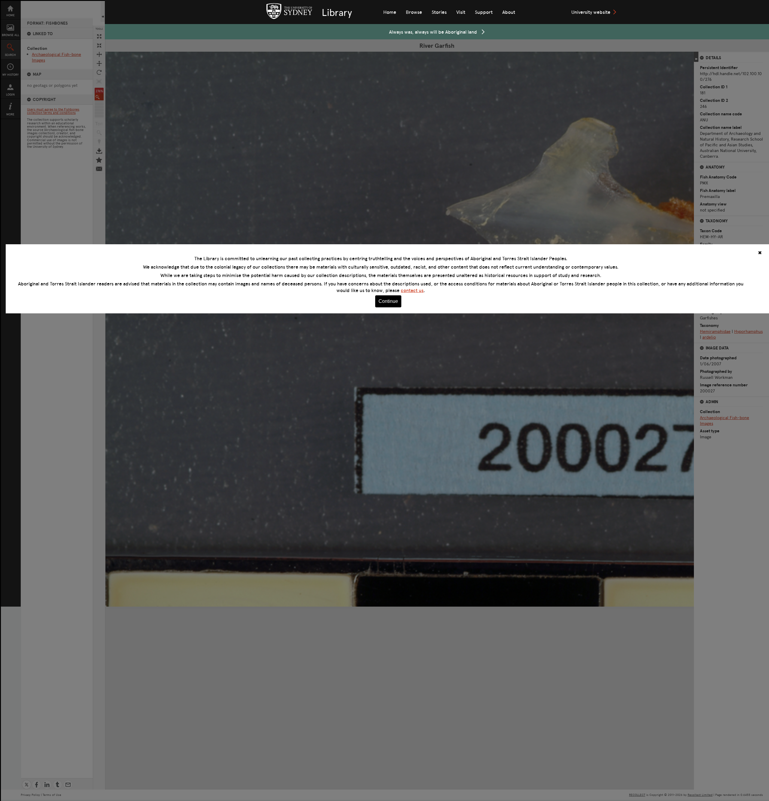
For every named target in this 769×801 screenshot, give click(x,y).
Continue (388, 301)
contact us (412, 290)
